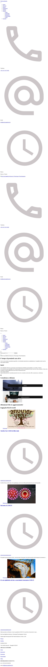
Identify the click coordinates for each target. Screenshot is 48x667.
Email (25, 385)
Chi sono (4, 6)
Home (4, 4)
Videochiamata (25, 397)
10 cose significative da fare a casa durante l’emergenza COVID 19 (17, 580)
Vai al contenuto (3, 1)
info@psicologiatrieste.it (5, 122)
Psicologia (7, 13)
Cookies (2, 641)
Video (6, 12)
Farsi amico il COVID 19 (6, 505)
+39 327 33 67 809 (4, 70)
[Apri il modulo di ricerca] (0, 351)
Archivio (4, 9)
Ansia (6, 17)
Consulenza (5, 8)
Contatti (4, 18)
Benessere (7, 15)
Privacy (1, 638)
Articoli (4, 11)
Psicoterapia (7, 16)
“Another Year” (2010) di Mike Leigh (9, 431)
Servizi (4, 7)
